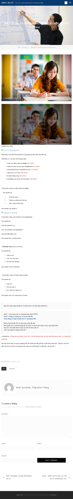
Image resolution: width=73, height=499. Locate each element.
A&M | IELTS (7, 3)
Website (3, 456)
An (8, 176)
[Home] (19, 47)
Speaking (12, 369)
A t (7, 172)
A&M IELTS (20, 495)
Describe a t (7, 246)
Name (3, 443)
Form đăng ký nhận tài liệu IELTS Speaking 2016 (20, 319)
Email (39, 443)
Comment (5, 414)
